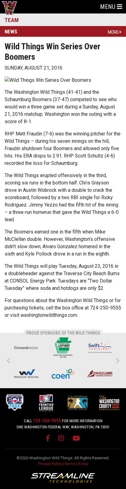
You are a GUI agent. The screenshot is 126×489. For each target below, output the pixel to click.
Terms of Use (76, 463)
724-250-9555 (47, 420)
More (114, 32)
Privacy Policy (50, 463)
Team (12, 20)
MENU (108, 6)
